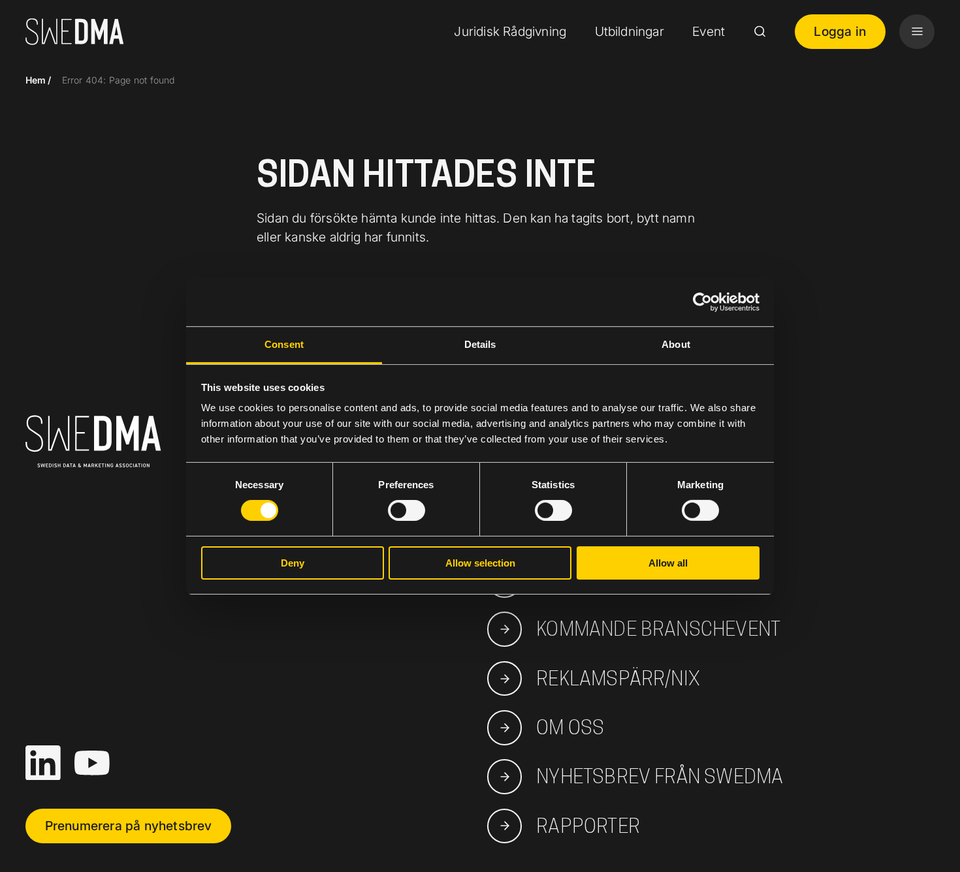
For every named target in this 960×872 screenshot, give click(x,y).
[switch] (406, 510)
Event (708, 31)
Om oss (570, 727)
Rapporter (588, 826)
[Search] (759, 31)
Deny (292, 562)
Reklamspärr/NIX (618, 678)
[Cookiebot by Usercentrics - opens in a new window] (702, 301)
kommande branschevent (658, 628)
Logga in (840, 31)
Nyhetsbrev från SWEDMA (659, 776)
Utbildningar (629, 31)
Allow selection (480, 562)
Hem (35, 80)
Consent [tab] (284, 344)
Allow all (668, 562)
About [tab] (676, 344)
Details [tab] (480, 344)
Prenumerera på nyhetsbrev (128, 825)
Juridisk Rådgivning (510, 31)
